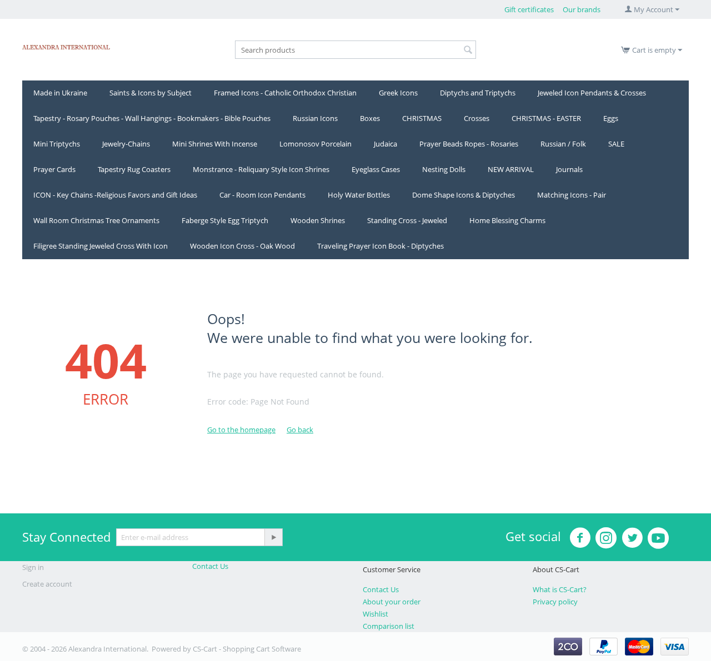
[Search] (467, 50)
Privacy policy (555, 602)
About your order (391, 602)
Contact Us (210, 566)
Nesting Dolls (443, 169)
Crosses (476, 118)
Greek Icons (398, 93)
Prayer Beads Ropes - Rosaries (468, 144)
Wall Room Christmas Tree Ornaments (96, 220)
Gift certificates (529, 9)
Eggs (610, 118)
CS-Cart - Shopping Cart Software (247, 649)
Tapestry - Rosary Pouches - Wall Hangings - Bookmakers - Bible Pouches (152, 118)
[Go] (273, 537)
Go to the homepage (241, 430)
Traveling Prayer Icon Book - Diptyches (380, 246)
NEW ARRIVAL (511, 169)
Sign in (33, 567)
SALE (616, 144)
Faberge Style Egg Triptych (225, 220)
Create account (47, 584)
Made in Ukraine (60, 93)
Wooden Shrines (318, 220)
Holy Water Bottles (359, 195)
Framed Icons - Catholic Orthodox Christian (285, 93)
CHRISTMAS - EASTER (546, 118)
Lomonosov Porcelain (315, 144)
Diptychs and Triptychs (477, 93)
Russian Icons (315, 118)
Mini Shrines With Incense (214, 144)
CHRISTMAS (422, 118)
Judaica (385, 144)
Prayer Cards (54, 169)
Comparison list (388, 626)
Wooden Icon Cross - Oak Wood (242, 246)
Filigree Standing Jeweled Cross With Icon (100, 246)
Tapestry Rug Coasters (134, 169)
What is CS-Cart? (560, 589)
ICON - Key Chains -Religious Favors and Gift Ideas (115, 195)
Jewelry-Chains (126, 144)
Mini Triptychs (56, 144)
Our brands (581, 9)
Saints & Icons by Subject (150, 93)
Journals (569, 169)
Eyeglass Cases (376, 169)
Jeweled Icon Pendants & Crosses (592, 93)
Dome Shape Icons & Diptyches (463, 195)
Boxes (370, 118)
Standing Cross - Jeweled (407, 220)
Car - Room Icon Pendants (262, 195)
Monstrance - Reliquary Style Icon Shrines (261, 169)
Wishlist (375, 614)
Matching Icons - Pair (571, 195)
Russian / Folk (563, 144)
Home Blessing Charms (507, 220)
